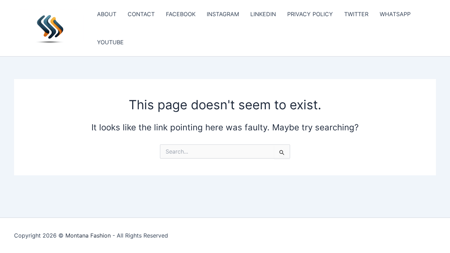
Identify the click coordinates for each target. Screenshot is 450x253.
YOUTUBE (110, 42)
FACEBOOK (180, 14)
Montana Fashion (88, 235)
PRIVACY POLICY (310, 14)
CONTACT (141, 14)
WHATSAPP (395, 14)
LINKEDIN (263, 14)
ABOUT (106, 14)
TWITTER (356, 14)
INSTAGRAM (223, 14)
